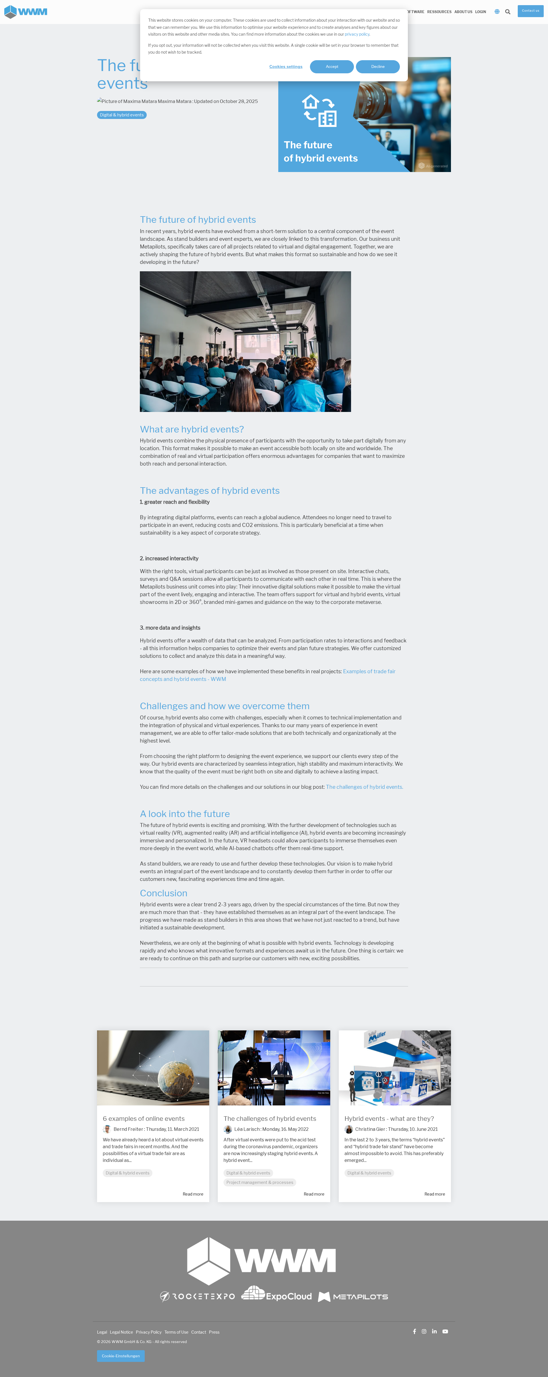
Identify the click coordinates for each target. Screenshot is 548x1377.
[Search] (507, 12)
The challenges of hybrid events (269, 1119)
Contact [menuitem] (198, 1332)
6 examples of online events (144, 1119)
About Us (463, 12)
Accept (332, 66)
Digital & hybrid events (122, 115)
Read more (193, 1194)
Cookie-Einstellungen (121, 1356)
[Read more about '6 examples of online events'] (153, 1067)
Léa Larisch (246, 1129)
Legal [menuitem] (102, 1332)
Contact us (530, 10)
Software (414, 12)
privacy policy (357, 34)
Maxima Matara (174, 101)
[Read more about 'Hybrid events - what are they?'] (395, 1067)
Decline (378, 66)
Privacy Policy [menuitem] (149, 1332)
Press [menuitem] (214, 1332)
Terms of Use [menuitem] (176, 1332)
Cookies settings (286, 66)
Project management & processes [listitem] (259, 1182)
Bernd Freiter (128, 1129)
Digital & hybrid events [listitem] (128, 1173)
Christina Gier (369, 1129)
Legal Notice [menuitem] (121, 1332)
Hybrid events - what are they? (389, 1119)
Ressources (439, 12)
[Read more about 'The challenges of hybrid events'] (274, 1067)
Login (480, 12)
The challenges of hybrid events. (364, 787)
